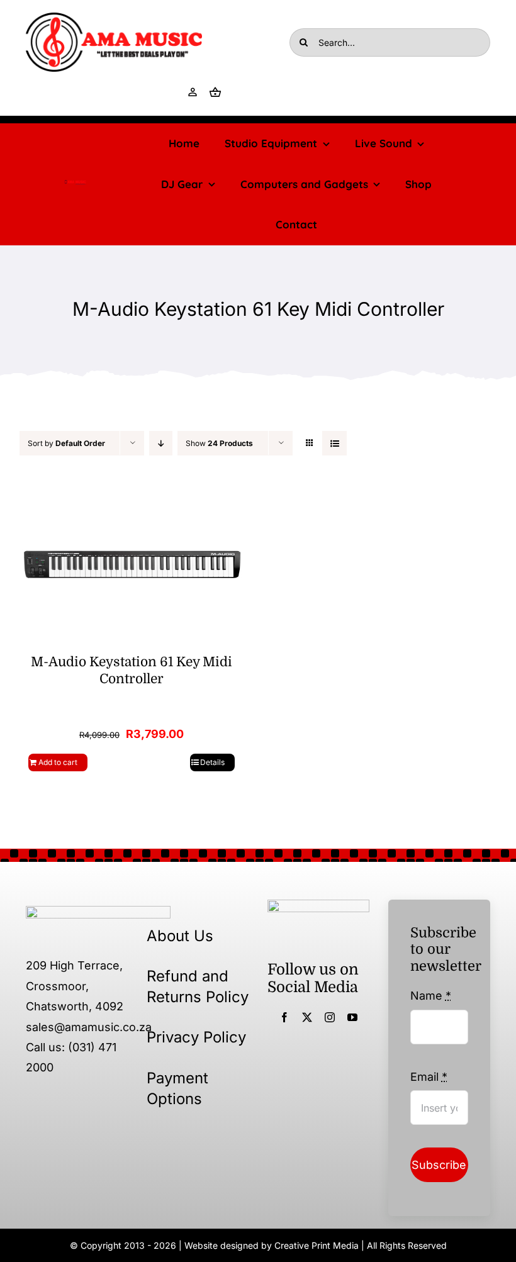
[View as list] (334, 443)
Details (212, 762)
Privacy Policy (196, 1037)
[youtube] (352, 1017)
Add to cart (57, 762)
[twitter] (307, 1017)
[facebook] (284, 1017)
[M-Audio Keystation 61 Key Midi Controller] (131, 564)
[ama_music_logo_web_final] (114, 18)
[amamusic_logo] (75, 184)
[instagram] (330, 1017)
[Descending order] (161, 443)
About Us (180, 936)
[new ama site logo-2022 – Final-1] (98, 911)
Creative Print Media (316, 1245)
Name (430, 995)
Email (428, 1076)
